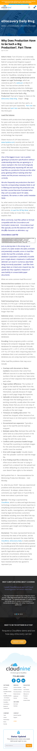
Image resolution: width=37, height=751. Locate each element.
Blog (24, 687)
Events (4, 721)
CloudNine (5, 502)
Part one (29, 106)
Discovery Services (18, 691)
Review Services (17, 694)
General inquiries (17, 715)
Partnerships (6, 719)
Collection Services (18, 689)
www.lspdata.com (7, 142)
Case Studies (26, 689)
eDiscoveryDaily (13, 26)
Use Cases (16, 702)
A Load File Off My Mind (19, 210)
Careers (5, 717)
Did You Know (26, 691)
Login (15, 721)
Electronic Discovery (28, 26)
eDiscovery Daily (16, 541)
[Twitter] (18, 680)
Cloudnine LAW (6, 700)
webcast (20, 83)
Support (15, 717)
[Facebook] (14, 680)
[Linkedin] (23, 680)
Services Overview (17, 687)
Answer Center (26, 700)
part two (14, 108)
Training (25, 698)
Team (4, 715)
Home (3, 26)
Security (5, 724)
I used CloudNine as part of (18, 588)
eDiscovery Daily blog (9, 99)
